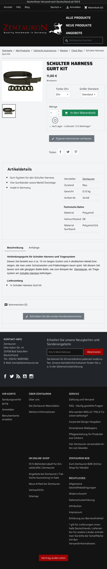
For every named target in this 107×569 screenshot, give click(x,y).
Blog (27, 7)
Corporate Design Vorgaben (85, 422)
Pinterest (76, 152)
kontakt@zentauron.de (25, 363)
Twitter (12, 377)
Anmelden (8, 409)
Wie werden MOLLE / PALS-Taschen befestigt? (87, 414)
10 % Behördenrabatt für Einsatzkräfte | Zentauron (45, 466)
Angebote (74, 32)
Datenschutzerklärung (82, 500)
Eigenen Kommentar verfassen (73, 138)
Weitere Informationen (42, 412)
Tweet (68, 152)
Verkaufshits (36, 490)
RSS (18, 377)
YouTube (25, 377)
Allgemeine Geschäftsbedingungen (82, 486)
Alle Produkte (78, 17)
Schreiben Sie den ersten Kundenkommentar (55, 316)
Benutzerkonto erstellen (10, 417)
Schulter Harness (29, 273)
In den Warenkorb (80, 112)
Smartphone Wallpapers (83, 428)
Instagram (32, 377)
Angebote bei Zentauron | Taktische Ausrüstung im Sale (46, 476)
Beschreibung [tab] (15, 248)
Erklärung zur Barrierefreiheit (86, 518)
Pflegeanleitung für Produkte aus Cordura (86, 436)
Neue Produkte (79, 25)
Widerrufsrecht (78, 494)
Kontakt (8, 7)
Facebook (5, 377)
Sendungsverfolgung (12, 401)
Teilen (60, 152)
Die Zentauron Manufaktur (44, 406)
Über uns (34, 399)
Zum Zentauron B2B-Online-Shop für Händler (85, 466)
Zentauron (88, 179)
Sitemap (33, 496)
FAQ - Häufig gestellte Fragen (86, 406)
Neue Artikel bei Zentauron (44, 484)
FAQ (18, 7)
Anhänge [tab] (34, 248)
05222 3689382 (18, 359)
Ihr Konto (9, 394)
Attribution (75, 506)
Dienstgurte (80, 269)
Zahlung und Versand (81, 399)
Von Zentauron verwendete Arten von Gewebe (87, 446)
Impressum (75, 512)
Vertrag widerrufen (53, 558)
